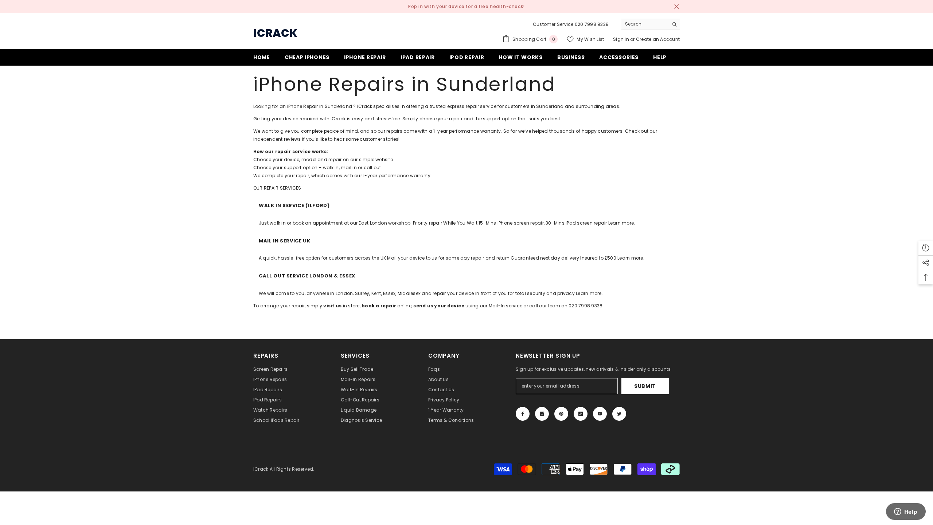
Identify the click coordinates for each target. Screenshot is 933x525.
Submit (645, 386)
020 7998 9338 (592, 24)
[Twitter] (619, 414)
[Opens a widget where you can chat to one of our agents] (906, 512)
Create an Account (658, 39)
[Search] (650, 24)
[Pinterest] (561, 414)
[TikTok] (580, 414)
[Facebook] (523, 414)
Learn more (621, 223)
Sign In (621, 39)
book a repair (379, 306)
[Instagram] (542, 414)
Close (677, 7)
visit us (332, 306)
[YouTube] (600, 414)
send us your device (438, 306)
